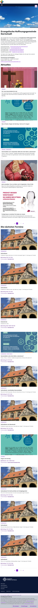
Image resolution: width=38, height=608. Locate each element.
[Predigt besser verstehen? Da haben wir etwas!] (19, 219)
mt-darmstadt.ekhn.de (16, 48)
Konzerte (3, 588)
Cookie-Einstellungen (15, 591)
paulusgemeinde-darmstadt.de (17, 49)
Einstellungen (24, 606)
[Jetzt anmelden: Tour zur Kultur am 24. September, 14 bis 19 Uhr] (19, 189)
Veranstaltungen (4, 587)
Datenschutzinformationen (29, 603)
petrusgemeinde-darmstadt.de (16, 50)
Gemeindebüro (4, 585)
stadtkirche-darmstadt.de (18, 52)
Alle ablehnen (33, 606)
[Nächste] (23, 570)
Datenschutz (8, 591)
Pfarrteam (3, 583)
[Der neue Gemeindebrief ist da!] (19, 97)
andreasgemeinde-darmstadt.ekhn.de (19, 46)
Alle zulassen (16, 606)
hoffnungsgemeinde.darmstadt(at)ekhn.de (10, 61)
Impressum (3, 591)
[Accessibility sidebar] (36, 6)
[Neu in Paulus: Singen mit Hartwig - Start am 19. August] (15, 125)
